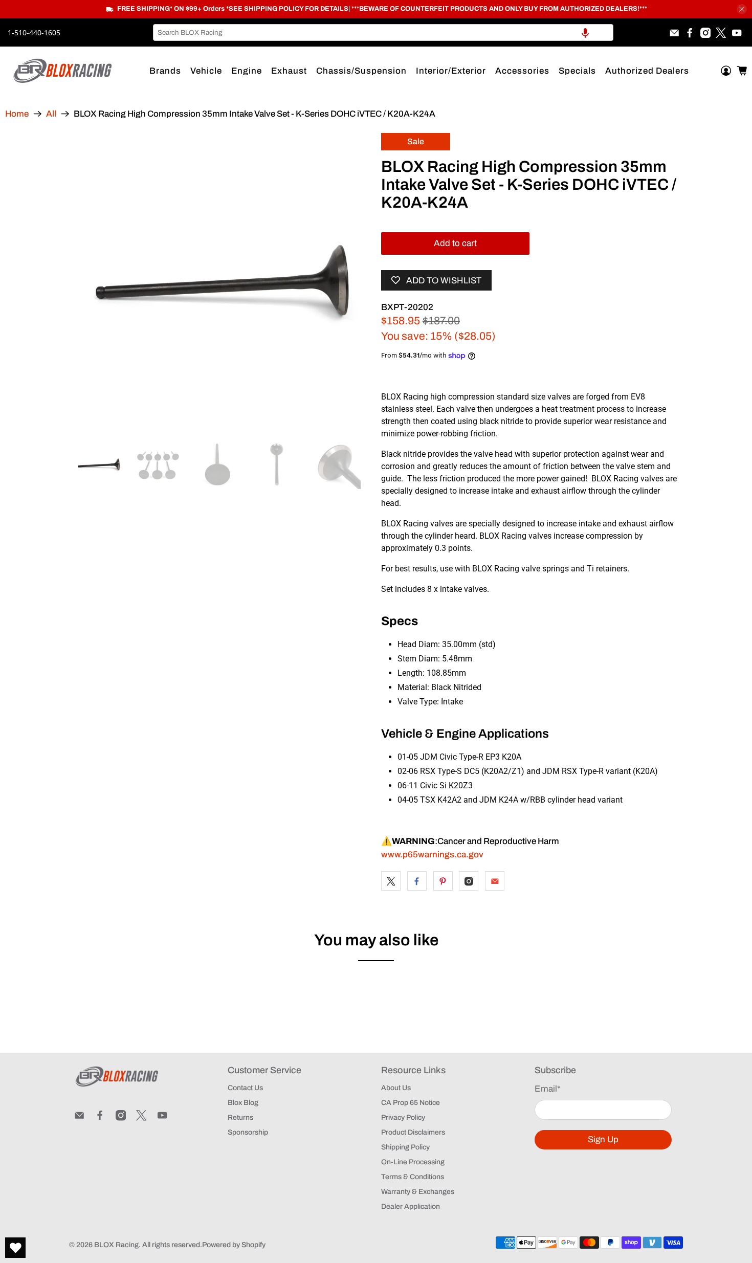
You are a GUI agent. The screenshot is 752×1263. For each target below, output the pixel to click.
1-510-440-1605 (34, 32)
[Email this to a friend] (494, 881)
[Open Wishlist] (15, 1247)
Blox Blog (243, 1102)
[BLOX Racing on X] (721, 33)
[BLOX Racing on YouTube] (737, 33)
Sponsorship (248, 1132)
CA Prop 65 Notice (410, 1102)
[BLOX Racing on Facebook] (689, 33)
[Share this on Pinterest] (443, 881)
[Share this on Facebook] (417, 881)
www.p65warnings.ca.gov (432, 854)
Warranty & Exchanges (417, 1191)
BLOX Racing (116, 1245)
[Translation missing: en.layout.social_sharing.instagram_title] (468, 881)
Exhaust (289, 71)
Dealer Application (410, 1206)
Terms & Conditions (412, 1177)
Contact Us (245, 1088)
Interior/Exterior (451, 71)
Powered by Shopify (234, 1245)
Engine (246, 71)
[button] (585, 32)
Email (548, 1089)
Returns (240, 1117)
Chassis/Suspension (361, 71)
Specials (577, 71)
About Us (396, 1088)
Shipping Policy (405, 1147)
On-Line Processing (413, 1162)
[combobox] (383, 32)
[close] (742, 9)
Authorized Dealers (647, 71)
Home (17, 113)
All (51, 113)
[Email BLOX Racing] (674, 33)
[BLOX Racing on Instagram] (705, 33)
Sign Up (603, 1139)
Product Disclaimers (413, 1132)
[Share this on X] (391, 881)
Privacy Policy (403, 1117)
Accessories (522, 71)
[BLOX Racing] (63, 70)
